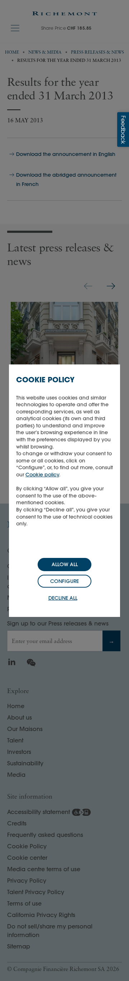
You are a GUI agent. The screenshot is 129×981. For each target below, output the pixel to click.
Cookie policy (42, 474)
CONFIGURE (64, 581)
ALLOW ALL (65, 564)
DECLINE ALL (62, 598)
